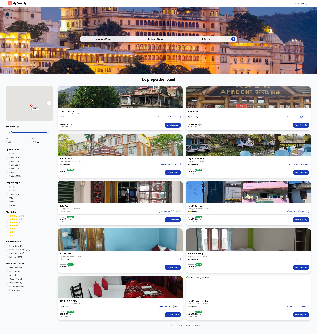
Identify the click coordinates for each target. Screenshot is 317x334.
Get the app (301, 3)
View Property (173, 125)
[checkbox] (7, 154)
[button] (35, 108)
